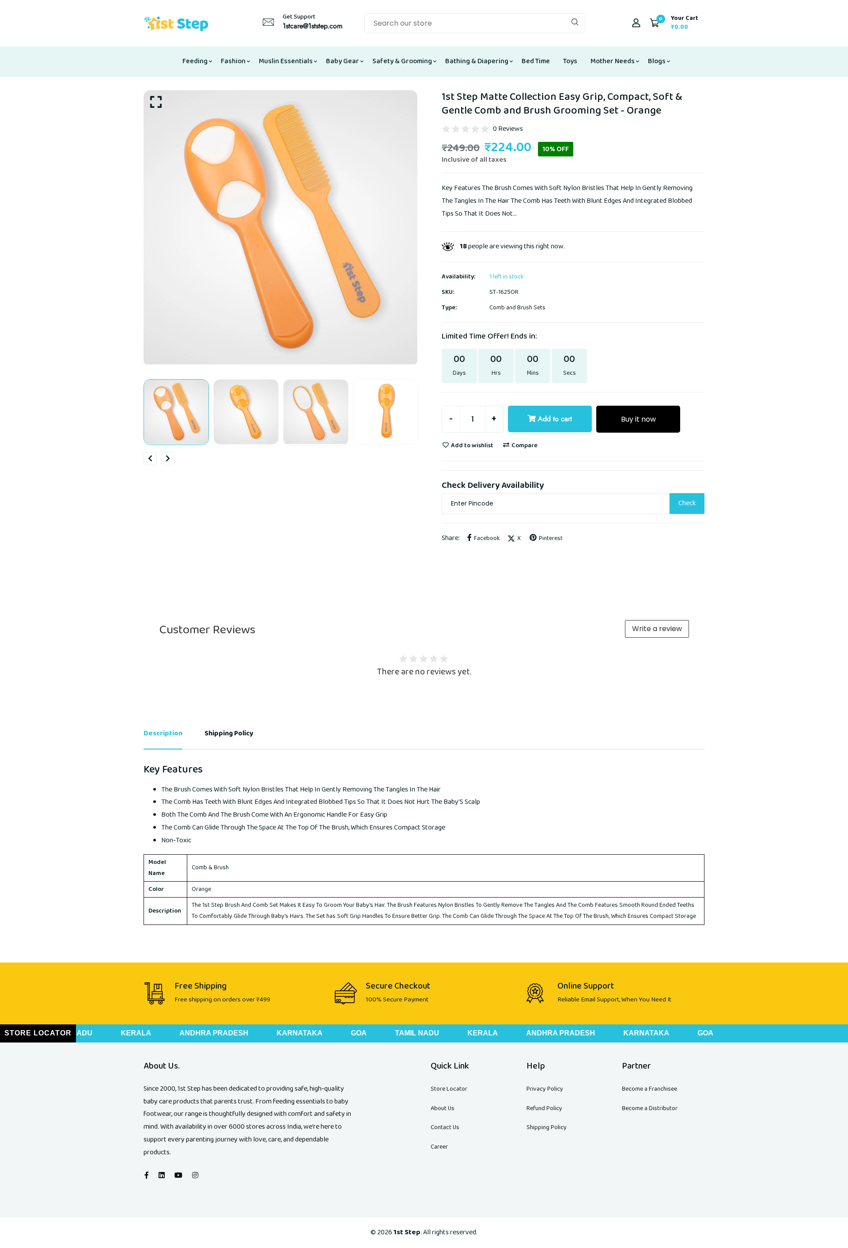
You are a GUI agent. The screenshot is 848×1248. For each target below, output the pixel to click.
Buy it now (638, 419)
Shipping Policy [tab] (229, 733)
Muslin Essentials (286, 61)
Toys (570, 61)
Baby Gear (342, 61)
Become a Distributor (650, 1108)
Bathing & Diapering (476, 61)
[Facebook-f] (147, 1175)
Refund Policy (544, 1108)
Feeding (195, 61)
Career (439, 1147)
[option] (280, 228)
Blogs (657, 61)
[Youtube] (178, 1175)
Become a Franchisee (649, 1089)
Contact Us (445, 1127)
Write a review (657, 629)
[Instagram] (195, 1175)
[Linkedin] (162, 1175)
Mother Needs (613, 61)
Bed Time (536, 61)
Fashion (233, 61)
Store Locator (449, 1089)
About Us (442, 1108)
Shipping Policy (546, 1127)
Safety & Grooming (402, 61)
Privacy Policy (544, 1089)
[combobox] (474, 23)
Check (687, 503)
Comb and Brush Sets (517, 307)
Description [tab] (163, 733)
